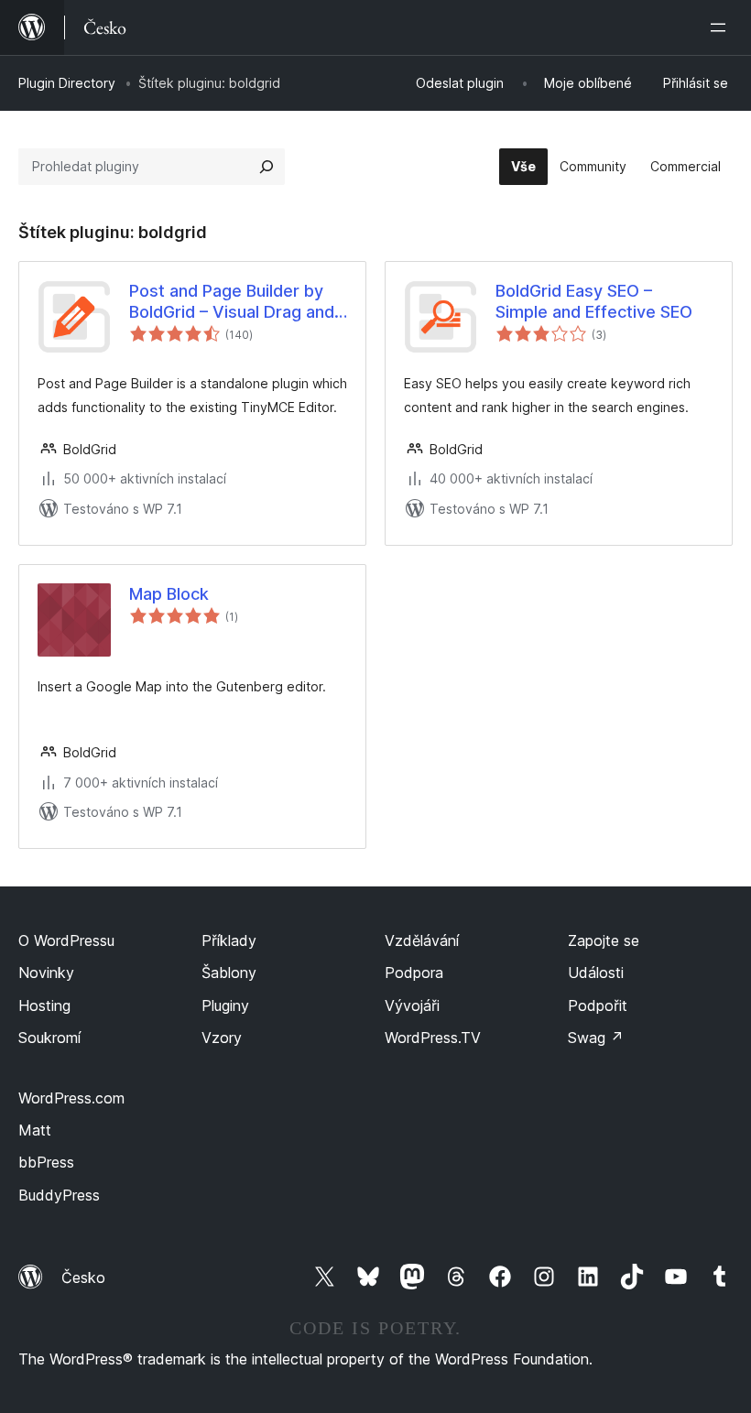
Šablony (228, 972)
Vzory (221, 1037)
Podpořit (597, 1005)
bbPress (46, 1162)
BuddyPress (59, 1195)
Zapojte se (603, 940)
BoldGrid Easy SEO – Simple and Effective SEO (593, 301)
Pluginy (225, 1005)
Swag (596, 1037)
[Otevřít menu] (721, 27)
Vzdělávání (422, 940)
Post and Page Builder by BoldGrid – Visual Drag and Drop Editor (231, 302)
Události (596, 972)
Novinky (46, 972)
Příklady (228, 940)
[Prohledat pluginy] (266, 166)
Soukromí (49, 1037)
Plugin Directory (66, 83)
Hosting (44, 1005)
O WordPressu (66, 940)
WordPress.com (71, 1098)
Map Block (169, 593)
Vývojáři (412, 1005)
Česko (83, 1277)
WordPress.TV (433, 1037)
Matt (34, 1130)
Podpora (414, 972)
